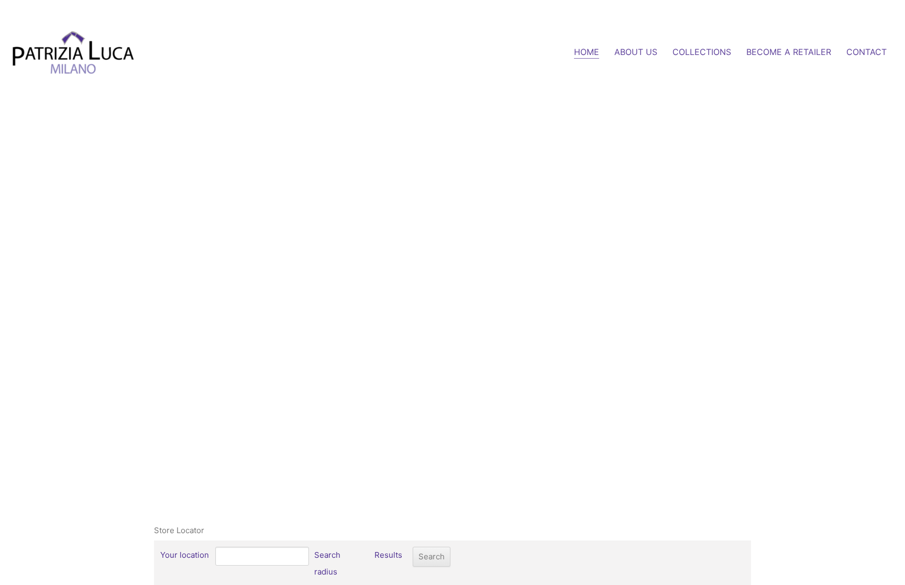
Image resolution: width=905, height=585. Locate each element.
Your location (184, 555)
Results (388, 555)
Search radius (327, 563)
